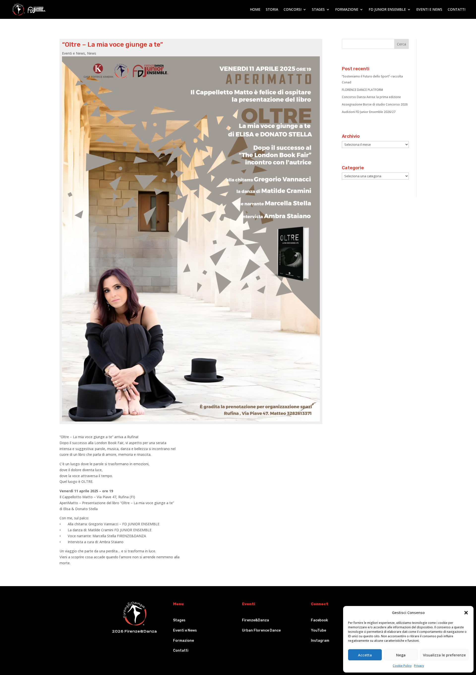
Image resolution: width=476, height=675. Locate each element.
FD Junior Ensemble (387, 9)
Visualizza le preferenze (444, 654)
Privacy (419, 666)
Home (255, 9)
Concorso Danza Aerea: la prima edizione (371, 97)
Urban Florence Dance (261, 630)
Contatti (456, 9)
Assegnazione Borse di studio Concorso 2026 (375, 104)
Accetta (365, 654)
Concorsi (292, 9)
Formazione (346, 9)
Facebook (319, 620)
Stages (318, 9)
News (91, 53)
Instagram (320, 641)
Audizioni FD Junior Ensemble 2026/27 (368, 112)
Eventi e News (429, 9)
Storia (272, 9)
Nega (401, 654)
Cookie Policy (402, 666)
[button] (466, 612)
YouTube (318, 630)
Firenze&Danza (255, 620)
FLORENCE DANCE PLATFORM (362, 90)
